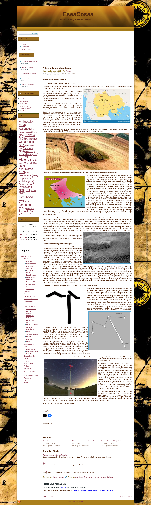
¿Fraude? (25, 213)
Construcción (88, 477)
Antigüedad (79, 477)
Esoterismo (28, 154)
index (23, 163)
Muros (26, 346)
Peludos (26, 361)
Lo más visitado (26, 55)
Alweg (24, 44)
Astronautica (28, 261)
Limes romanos (31, 349)
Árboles (26, 259)
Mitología (29, 172)
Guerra (23, 157)
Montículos (29, 339)
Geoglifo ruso (48, 441)
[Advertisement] (87, 47)
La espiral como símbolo (30, 62)
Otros (28, 341)
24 (21, 240)
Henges (28, 336)
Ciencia (26, 294)
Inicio (69, 501)
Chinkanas (25, 47)
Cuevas (28, 331)
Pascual (68, 71)
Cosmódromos (31, 264)
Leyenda (103, 477)
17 (21, 237)
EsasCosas (78, 14)
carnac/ (22, 98)
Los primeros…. (31, 275)
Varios (26, 382)
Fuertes (26, 304)
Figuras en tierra (29, 301)
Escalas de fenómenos (31, 299)
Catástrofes (27, 291)
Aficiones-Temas (26, 256)
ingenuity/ (23, 110)
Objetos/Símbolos (29, 356)
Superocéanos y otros (31, 375)
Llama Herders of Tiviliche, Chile (84, 441)
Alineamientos (31, 309)
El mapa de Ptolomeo (29, 73)
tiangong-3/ (23, 103)
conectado (63, 487)
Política (26, 181)
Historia (28, 159)
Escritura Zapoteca (28, 67)
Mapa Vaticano (125, 496)
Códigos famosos (29, 296)
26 (26, 240)
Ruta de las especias (28, 84)
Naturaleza (28, 175)
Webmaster (79, 501)
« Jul (20, 244)
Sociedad (26, 199)
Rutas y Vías (28, 368)
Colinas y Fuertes (32, 325)
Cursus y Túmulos (32, 334)
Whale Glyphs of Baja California (113, 441)
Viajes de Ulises (27, 79)
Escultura (30, 152)
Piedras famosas (29, 363)
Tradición (30, 209)
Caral (45, 463)
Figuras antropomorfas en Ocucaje (55, 455)
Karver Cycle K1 (27, 49)
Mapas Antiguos (29, 344)
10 (21, 234)
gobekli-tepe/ (24, 101)
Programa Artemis (32, 282)
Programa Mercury (32, 284)
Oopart (26, 178)
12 (26, 234)
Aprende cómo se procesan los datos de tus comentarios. (93, 490)
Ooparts (26, 358)
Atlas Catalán (48, 496)
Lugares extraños (29, 306)
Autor (73, 501)
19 (26, 237)
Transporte (26, 211)
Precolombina (27, 184)
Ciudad (32, 139)
